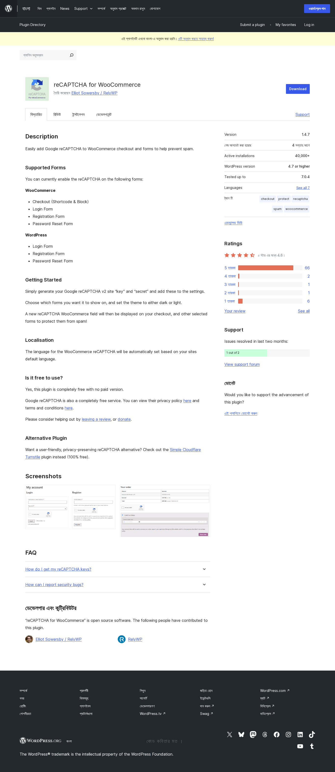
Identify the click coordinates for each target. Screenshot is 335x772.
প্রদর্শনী (84, 690)
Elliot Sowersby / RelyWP (94, 92)
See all (304, 310)
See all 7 (303, 188)
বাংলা (69, 741)
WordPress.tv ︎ (153, 713)
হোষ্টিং (23, 706)
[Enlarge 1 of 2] (109, 491)
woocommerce (296, 209)
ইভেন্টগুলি (205, 698)
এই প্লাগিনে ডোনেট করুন (240, 413)
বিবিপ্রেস (267, 706)
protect (283, 199)
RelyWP (135, 639)
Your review (234, 310)
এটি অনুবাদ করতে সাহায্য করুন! (196, 39)
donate (124, 419)
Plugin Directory (33, 25)
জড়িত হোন (206, 690)
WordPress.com (275, 690)
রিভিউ (57, 114)
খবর (22, 698)
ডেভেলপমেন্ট (103, 114)
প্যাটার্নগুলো (86, 713)
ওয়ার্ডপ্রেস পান (317, 8)
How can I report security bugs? (54, 584)
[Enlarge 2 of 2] (203, 491)
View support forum (242, 364)
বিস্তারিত (36, 114)
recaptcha (300, 199)
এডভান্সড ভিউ (233, 222)
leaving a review (96, 419)
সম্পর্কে (23, 690)
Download (298, 89)
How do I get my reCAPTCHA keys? (58, 569)
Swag (206, 713)
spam (277, 209)
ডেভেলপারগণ (147, 706)
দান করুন (207, 706)
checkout (267, 199)
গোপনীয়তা (25, 713)
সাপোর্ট (143, 698)
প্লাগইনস (85, 706)
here (187, 400)
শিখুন (142, 690)
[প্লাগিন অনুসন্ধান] (72, 55)
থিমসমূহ (84, 698)
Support (303, 114)
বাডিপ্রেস (267, 713)
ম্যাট (265, 698)
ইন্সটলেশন (78, 114)
